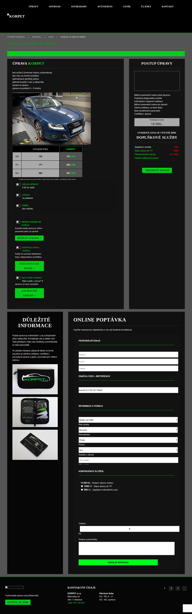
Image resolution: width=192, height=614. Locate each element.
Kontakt (168, 6)
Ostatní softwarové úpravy (147, 157)
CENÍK (127, 6)
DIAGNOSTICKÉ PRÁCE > (29, 266)
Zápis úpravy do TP (144, 150)
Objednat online (158, 170)
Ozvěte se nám (17, 602)
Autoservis (104, 6)
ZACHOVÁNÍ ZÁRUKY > (29, 293)
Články (146, 6)
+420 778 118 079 (76, 602)
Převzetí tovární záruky (145, 154)
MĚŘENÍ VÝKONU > (29, 238)
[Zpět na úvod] (17, 16)
